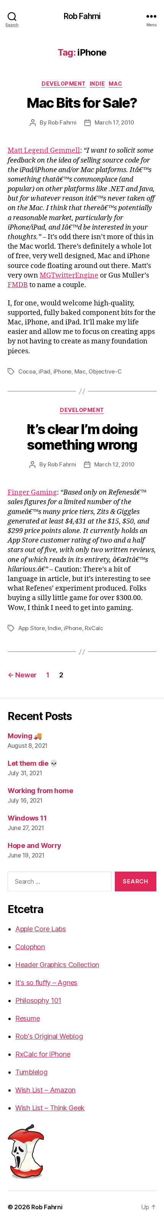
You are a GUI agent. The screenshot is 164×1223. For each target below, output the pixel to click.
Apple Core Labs (40, 929)
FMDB (18, 285)
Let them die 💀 (33, 763)
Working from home (40, 791)
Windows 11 (27, 818)
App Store (31, 628)
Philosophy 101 (38, 1000)
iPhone (62, 371)
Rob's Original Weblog (49, 1036)
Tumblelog (31, 1072)
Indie (97, 83)
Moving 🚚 (25, 736)
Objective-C (104, 371)
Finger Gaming (32, 492)
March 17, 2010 (114, 122)
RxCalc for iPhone (42, 1054)
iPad (44, 371)
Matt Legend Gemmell (44, 150)
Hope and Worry (34, 845)
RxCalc (94, 628)
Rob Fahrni (82, 16)
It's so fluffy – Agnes (46, 983)
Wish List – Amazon (45, 1090)
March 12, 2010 (114, 464)
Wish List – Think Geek (50, 1108)
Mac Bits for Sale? (82, 102)
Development (64, 83)
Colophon (30, 947)
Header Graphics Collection (57, 965)
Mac (115, 83)
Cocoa (27, 371)
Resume (27, 1018)
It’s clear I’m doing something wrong (82, 437)
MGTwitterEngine (69, 275)
